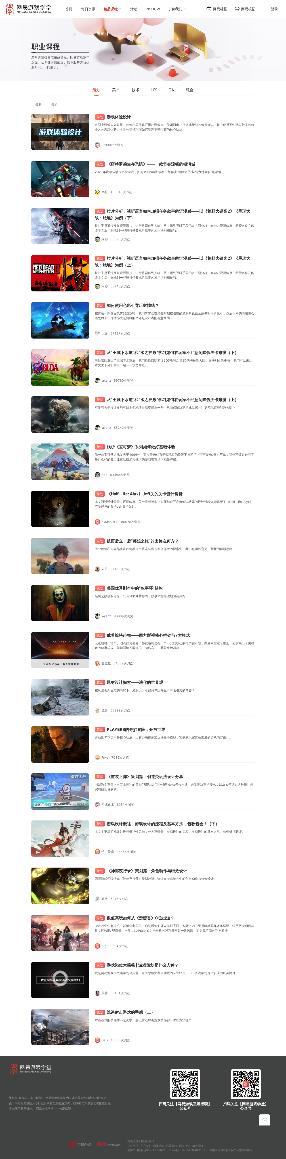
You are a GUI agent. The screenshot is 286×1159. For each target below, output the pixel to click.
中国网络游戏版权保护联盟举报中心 (231, 1150)
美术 (116, 90)
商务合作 (184, 1145)
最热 (54, 105)
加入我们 (197, 1145)
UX (154, 90)
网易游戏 (158, 1145)
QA (171, 90)
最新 (38, 105)
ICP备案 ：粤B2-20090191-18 (187, 1150)
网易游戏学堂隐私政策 (140, 1141)
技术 (136, 90)
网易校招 (248, 9)
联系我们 (171, 1145)
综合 (190, 90)
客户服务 (145, 1145)
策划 (96, 90)
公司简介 (132, 1145)
